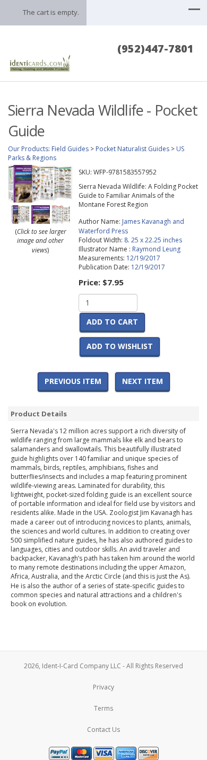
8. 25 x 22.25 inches (153, 239)
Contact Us (103, 729)
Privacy (103, 687)
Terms (103, 708)
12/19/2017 (143, 258)
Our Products (28, 148)
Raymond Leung (156, 249)
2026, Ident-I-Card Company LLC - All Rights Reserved (103, 665)
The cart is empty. (51, 12)
